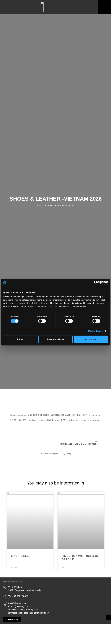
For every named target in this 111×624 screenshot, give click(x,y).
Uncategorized (54, 454)
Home (39, 205)
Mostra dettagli (95, 331)
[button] (86, 7)
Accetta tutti (91, 339)
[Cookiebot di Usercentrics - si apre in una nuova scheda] (96, 283)
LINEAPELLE (20, 555)
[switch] (42, 321)
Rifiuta (20, 339)
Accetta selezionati (55, 339)
